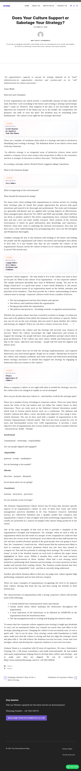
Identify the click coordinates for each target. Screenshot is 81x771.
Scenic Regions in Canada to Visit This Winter (12, 131)
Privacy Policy (67, 749)
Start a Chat (74, 767)
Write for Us (48, 6)
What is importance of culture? (11, 378)
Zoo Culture (11, 183)
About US (36, 6)
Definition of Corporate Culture (60, 677)
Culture (9, 666)
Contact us (62, 6)
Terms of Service (68, 755)
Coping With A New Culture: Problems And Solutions (11, 266)
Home (27, 6)
